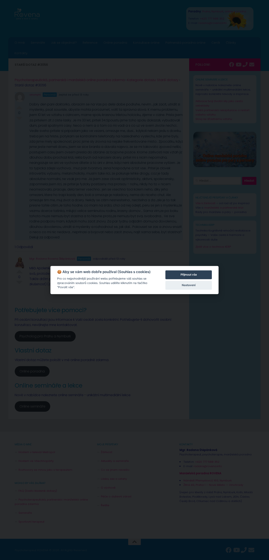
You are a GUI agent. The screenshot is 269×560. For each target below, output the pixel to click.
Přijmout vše (189, 274)
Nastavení (188, 285)
